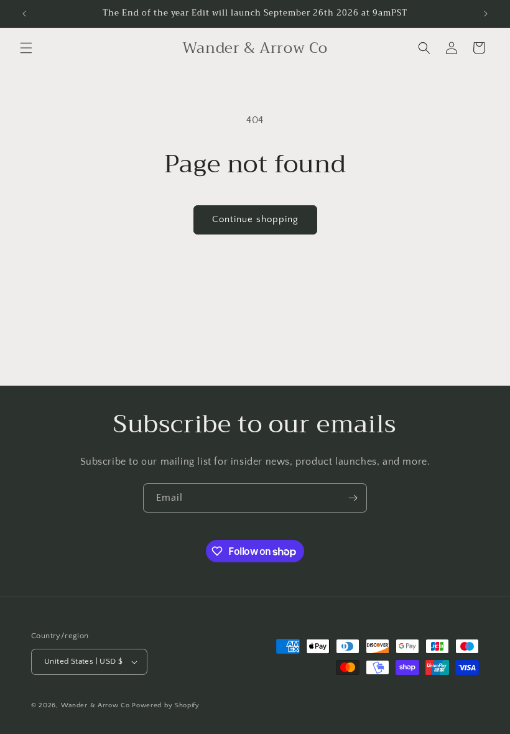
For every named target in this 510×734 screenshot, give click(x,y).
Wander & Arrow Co (95, 705)
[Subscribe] (352, 498)
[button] (26, 48)
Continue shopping (255, 219)
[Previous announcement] (24, 13)
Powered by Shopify (166, 705)
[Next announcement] (485, 13)
